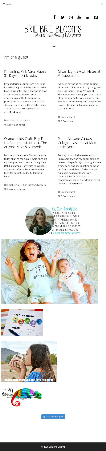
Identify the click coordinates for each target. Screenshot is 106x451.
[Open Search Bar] (102, 4)
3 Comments (68, 196)
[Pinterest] (95, 17)
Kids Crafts (28, 184)
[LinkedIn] (87, 17)
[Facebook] (54, 17)
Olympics (40, 184)
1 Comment (67, 121)
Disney (11, 120)
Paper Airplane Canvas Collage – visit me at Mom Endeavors (77, 142)
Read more (15, 112)
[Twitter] (62, 17)
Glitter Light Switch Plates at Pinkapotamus (79, 73)
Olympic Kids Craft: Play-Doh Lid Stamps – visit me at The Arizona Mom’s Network (25, 142)
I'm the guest (23, 120)
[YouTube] (79, 17)
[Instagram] (71, 17)
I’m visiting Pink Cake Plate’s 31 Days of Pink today (25, 73)
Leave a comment (16, 124)
